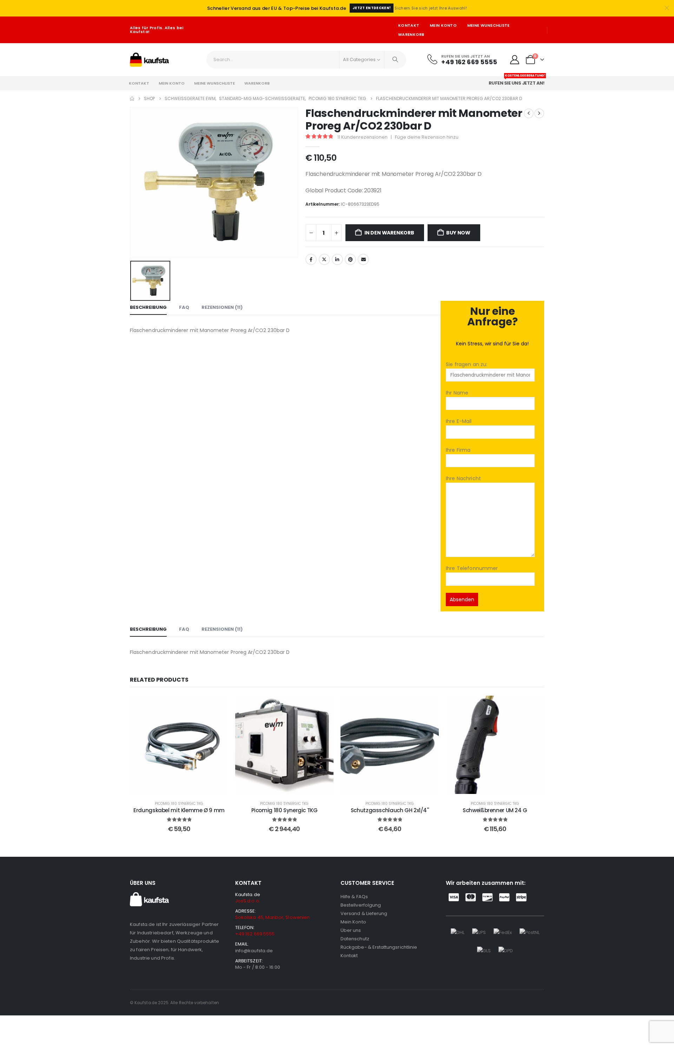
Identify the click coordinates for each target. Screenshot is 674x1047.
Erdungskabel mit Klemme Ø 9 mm (179, 810)
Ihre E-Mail (459, 421)
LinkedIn (337, 259)
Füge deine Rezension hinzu (426, 137)
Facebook (311, 259)
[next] (539, 113)
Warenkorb (411, 34)
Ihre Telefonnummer (472, 568)
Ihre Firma (458, 449)
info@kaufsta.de (254, 950)
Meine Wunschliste (488, 25)
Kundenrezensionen (362, 137)
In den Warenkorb (389, 232)
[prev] (529, 113)
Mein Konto (443, 25)
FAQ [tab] (184, 307)
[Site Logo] (149, 60)
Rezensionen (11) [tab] (222, 307)
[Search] (395, 59)
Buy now (458, 232)
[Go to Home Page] (132, 98)
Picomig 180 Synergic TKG (179, 803)
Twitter (324, 259)
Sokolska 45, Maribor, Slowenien (272, 917)
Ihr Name (457, 392)
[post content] (179, 745)
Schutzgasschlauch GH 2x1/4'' (390, 810)
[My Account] (514, 59)
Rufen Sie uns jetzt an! (517, 81)
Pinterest (350, 259)
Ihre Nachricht (463, 478)
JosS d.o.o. (247, 900)
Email (363, 259)
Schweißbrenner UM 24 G (495, 810)
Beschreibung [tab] (148, 307)
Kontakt (408, 25)
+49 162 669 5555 (255, 933)
